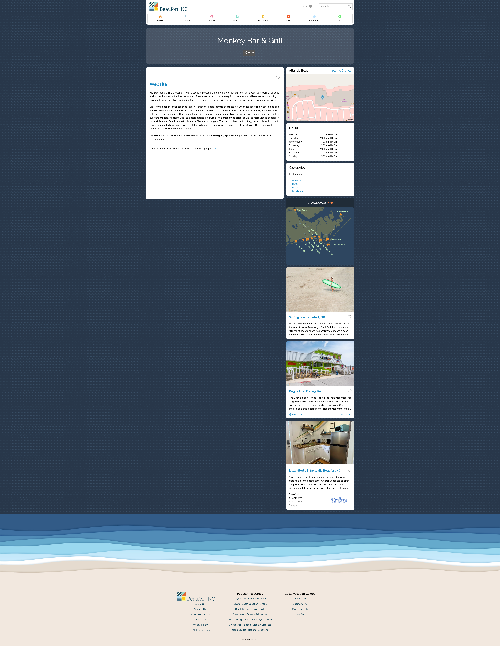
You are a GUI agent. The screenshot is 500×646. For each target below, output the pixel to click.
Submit (250, 364)
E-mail (224, 349)
